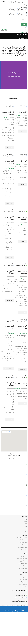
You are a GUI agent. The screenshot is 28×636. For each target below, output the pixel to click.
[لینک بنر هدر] (14, 318)
